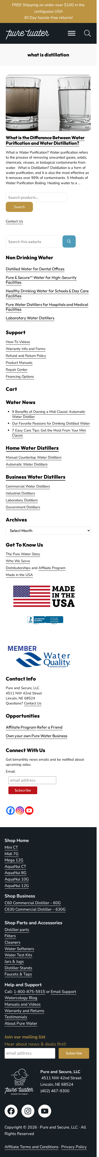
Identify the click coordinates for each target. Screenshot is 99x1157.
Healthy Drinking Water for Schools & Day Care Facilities (47, 293)
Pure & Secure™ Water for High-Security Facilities (41, 280)
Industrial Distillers (20, 493)
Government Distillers (23, 507)
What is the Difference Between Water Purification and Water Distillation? (45, 140)
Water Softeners (19, 949)
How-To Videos (18, 341)
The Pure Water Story (23, 554)
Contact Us (14, 221)
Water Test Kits (18, 955)
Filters (10, 936)
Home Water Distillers (32, 448)
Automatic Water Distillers (27, 464)
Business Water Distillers (35, 477)
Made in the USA (19, 574)
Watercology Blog (21, 998)
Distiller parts (17, 929)
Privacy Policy (74, 1147)
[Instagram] (20, 810)
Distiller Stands (18, 968)
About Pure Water (21, 1023)
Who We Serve (18, 561)
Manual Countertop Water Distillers (34, 457)
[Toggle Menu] (71, 33)
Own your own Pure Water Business (36, 735)
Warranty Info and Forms (25, 348)
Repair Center (16, 369)
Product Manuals (19, 362)
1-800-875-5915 (29, 991)
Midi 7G (12, 854)
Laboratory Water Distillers (30, 317)
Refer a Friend (49, 727)
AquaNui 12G (17, 885)
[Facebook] (10, 810)
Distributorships (18, 567)
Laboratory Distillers (22, 500)
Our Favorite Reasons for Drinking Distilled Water (51, 423)
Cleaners (12, 942)
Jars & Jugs (14, 961)
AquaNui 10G (17, 879)
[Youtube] (29, 810)
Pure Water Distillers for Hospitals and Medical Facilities (47, 307)
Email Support (63, 991)
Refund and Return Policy (26, 355)
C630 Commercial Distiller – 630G (35, 909)
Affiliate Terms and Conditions (31, 1147)
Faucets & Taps (18, 974)
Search (19, 207)
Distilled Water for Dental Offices (35, 268)
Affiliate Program (52, 567)
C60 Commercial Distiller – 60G (33, 903)
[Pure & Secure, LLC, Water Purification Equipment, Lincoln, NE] (45, 624)
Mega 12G (14, 860)
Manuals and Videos (23, 1004)
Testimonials (16, 1017)
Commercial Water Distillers (28, 486)
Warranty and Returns (24, 1010)
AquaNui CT (15, 866)
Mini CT (11, 847)
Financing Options (20, 376)
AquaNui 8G (15, 872)
